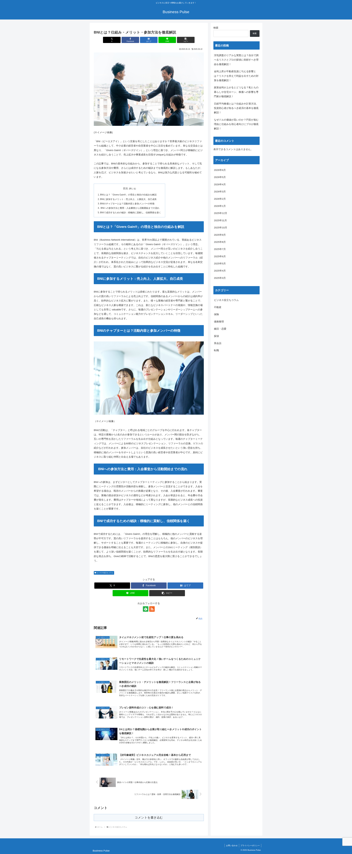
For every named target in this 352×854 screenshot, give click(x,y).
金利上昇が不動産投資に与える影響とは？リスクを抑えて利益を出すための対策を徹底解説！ (236, 76)
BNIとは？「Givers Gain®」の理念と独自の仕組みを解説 (128, 194)
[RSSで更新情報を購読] (152, 609)
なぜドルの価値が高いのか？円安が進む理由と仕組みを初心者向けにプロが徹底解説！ (236, 124)
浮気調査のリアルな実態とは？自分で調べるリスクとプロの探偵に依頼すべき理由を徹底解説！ (236, 60)
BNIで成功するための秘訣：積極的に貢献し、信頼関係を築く (130, 212)
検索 (215, 27)
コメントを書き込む (149, 817)
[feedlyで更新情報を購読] (145, 609)
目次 (125, 188)
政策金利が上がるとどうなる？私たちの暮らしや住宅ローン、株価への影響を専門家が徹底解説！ (236, 92)
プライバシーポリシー (250, 845)
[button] (186, 40)
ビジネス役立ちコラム (105, 573)
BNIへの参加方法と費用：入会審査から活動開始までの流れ (129, 208)
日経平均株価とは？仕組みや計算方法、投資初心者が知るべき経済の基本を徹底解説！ (236, 108)
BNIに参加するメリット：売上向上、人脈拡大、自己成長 (128, 199)
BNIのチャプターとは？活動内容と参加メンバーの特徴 (127, 203)
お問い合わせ (232, 845)
